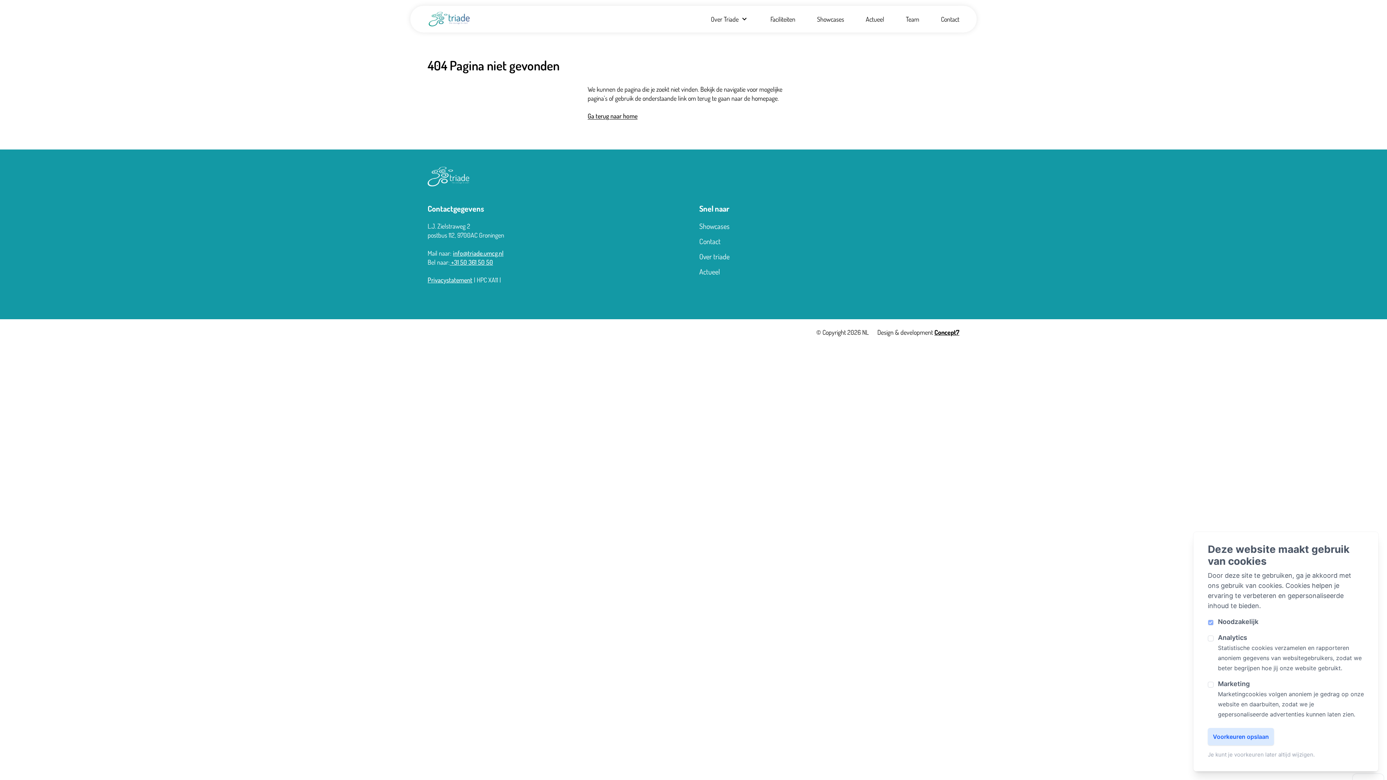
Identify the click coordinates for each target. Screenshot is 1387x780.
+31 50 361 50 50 (471, 262)
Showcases (830, 19)
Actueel (875, 19)
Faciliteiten (782, 19)
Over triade (714, 256)
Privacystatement (450, 280)
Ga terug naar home (613, 116)
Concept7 (946, 332)
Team (912, 19)
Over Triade (725, 19)
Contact (950, 19)
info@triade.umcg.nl (478, 253)
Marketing (1234, 684)
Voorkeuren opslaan (1241, 736)
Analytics (1232, 637)
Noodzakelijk (1238, 621)
